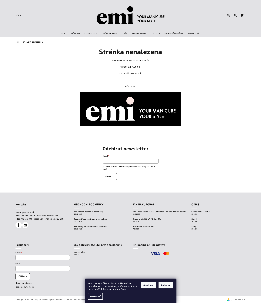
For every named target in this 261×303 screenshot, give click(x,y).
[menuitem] (62, 33)
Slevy (194, 226)
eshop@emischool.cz (26, 212)
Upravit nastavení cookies (78, 299)
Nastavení (95, 296)
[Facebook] (18, 225)
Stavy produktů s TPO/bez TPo (147, 219)
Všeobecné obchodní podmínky (88, 212)
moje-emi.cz (79, 252)
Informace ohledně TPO (144, 226)
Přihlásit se (110, 176)
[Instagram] (25, 225)
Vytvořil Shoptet (238, 299)
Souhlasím (166, 285)
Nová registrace (23, 283)
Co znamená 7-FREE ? (201, 212)
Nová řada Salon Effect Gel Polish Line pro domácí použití (159, 212)
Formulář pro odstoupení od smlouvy (91, 219)
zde (124, 289)
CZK (17, 15)
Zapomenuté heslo (25, 286)
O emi (194, 219)
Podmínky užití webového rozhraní (90, 226)
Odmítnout (148, 285)
